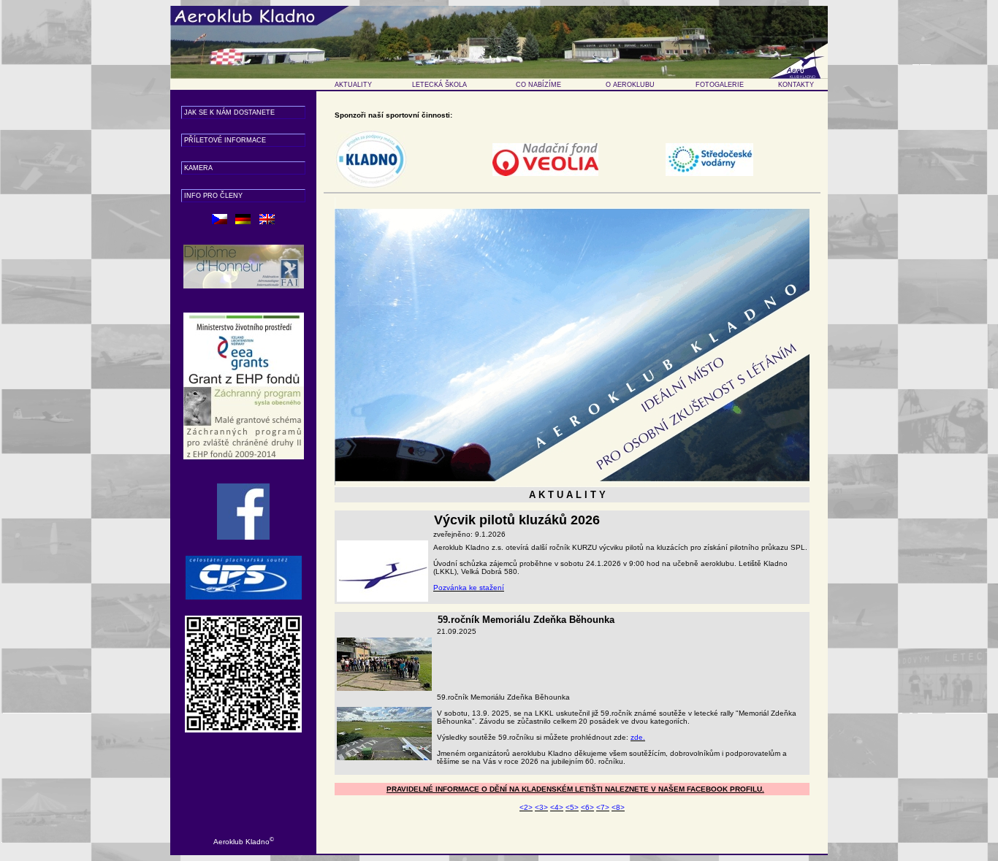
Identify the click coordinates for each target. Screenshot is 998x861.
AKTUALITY (353, 84)
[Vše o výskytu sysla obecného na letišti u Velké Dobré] (243, 317)
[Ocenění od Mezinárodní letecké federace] (243, 249)
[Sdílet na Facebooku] (243, 487)
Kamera (198, 168)
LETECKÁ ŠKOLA (439, 84)
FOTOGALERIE (720, 84)
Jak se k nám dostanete (229, 112)
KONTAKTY (796, 84)
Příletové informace (225, 140)
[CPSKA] (244, 560)
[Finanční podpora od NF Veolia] (545, 147)
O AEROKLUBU (630, 84)
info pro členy (213, 195)
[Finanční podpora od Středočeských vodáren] (709, 147)
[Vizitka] (243, 620)
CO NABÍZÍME (538, 84)
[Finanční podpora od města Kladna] (371, 135)
